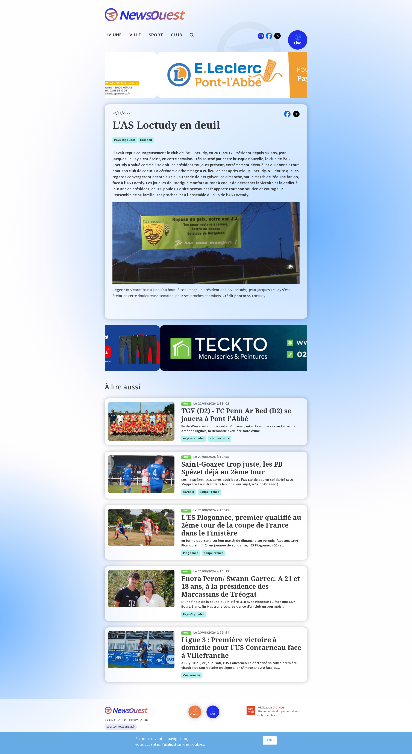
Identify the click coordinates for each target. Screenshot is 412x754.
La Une (114, 35)
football (146, 140)
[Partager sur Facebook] (287, 114)
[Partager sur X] (296, 114)
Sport (156, 35)
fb (269, 36)
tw (277, 36)
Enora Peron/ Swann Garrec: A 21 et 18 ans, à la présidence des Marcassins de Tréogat (240, 586)
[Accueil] (145, 14)
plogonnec (190, 553)
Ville (135, 35)
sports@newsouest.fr (120, 727)
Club (176, 35)
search (194, 35)
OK (270, 740)
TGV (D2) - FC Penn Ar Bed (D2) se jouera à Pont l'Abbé (236, 414)
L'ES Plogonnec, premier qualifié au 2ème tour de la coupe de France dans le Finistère (241, 525)
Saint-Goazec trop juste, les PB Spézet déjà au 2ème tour (232, 468)
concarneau (191, 675)
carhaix (188, 492)
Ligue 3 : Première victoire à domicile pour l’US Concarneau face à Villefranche (241, 647)
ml (261, 36)
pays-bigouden (125, 140)
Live (293, 36)
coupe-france (220, 438)
